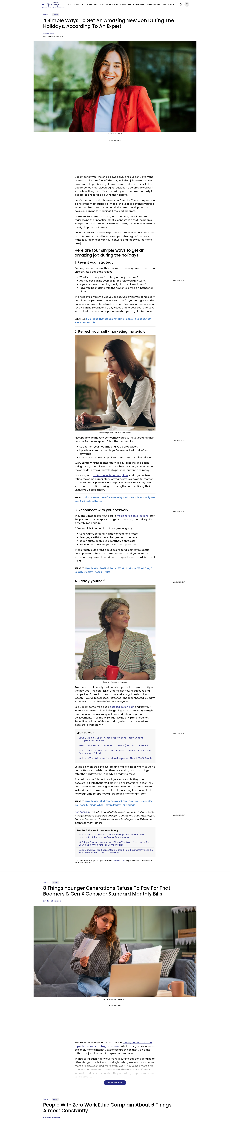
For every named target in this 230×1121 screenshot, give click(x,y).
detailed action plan (122, 707)
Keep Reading (115, 1082)
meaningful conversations (132, 515)
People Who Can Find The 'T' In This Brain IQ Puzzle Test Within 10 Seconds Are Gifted (115, 751)
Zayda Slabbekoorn (52, 901)
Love (70, 4)
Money (55, 15)
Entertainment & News (116, 4)
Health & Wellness (136, 4)
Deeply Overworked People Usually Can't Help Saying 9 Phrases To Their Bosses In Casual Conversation (116, 851)
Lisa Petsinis (48, 33)
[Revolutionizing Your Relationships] (54, 4)
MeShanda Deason (51, 1117)
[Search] (180, 4)
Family (101, 4)
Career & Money (153, 4)
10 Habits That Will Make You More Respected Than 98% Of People (115, 758)
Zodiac (77, 4)
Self (95, 4)
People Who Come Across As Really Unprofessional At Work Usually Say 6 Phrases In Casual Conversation (112, 835)
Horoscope (87, 4)
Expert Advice (167, 4)
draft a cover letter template (110, 475)
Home (45, 14)
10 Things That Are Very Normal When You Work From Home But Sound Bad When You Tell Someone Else (114, 843)
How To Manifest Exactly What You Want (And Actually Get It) (113, 745)
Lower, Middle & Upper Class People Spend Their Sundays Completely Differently (111, 739)
